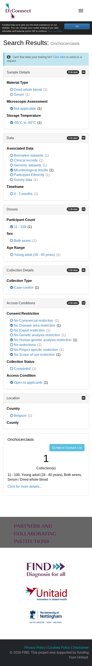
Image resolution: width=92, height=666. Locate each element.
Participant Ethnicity (29, 175)
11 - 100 (20, 227)
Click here (59, 57)
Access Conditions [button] (42, 303)
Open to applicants (28, 382)
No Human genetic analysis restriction (42, 340)
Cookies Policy (59, 648)
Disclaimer (81, 648)
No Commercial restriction (33, 320)
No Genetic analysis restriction (37, 335)
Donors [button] (42, 209)
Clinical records (26, 160)
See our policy (55, 31)
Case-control (23, 287)
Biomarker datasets (28, 155)
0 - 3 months (23, 194)
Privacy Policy (35, 648)
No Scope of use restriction (34, 354)
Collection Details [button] (42, 270)
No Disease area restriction (34, 325)
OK (77, 26)
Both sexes (22, 240)
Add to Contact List (69, 447)
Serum (19, 94)
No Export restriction (29, 330)
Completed (22, 368)
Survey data (23, 180)
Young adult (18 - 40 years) (34, 255)
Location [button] (13, 398)
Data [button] (42, 138)
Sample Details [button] (42, 72)
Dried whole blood (28, 89)
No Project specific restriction (36, 350)
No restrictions (25, 345)
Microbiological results (31, 170)
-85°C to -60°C (25, 122)
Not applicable (25, 108)
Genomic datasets (27, 165)
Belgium (20, 415)
